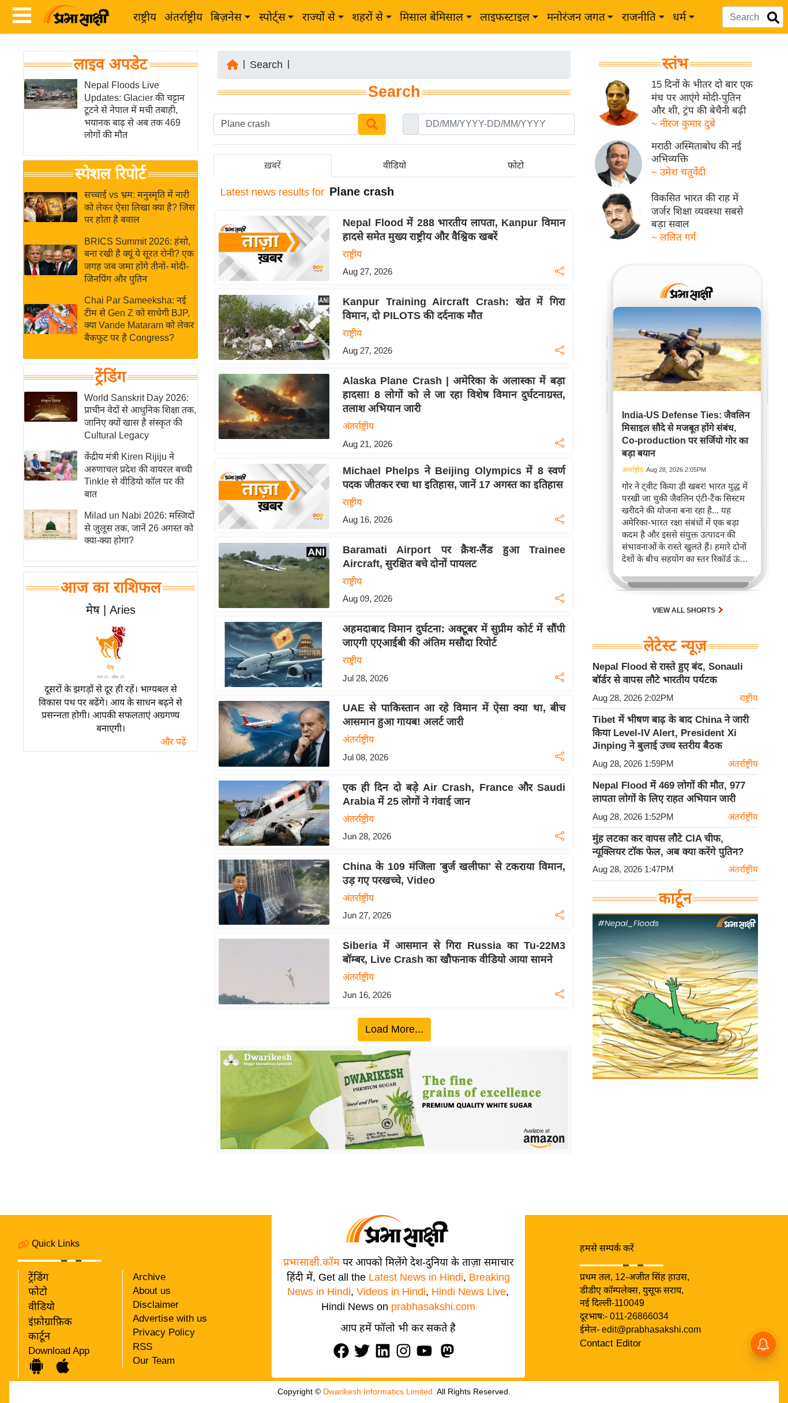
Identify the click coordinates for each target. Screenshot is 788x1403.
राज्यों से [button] (318, 17)
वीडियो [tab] (394, 165)
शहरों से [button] (367, 17)
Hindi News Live (468, 1291)
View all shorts (684, 610)
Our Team (154, 1360)
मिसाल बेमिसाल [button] (431, 17)
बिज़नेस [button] (226, 17)
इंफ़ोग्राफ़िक (50, 1321)
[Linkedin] (385, 1351)
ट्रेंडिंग (110, 376)
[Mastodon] (450, 1351)
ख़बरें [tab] (272, 165)
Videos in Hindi (391, 1291)
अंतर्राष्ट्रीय (183, 17)
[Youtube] (426, 1351)
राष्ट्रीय (144, 17)
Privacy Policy (164, 1332)
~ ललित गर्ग (673, 237)
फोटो (37, 1291)
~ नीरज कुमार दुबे (683, 123)
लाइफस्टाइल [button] (505, 17)
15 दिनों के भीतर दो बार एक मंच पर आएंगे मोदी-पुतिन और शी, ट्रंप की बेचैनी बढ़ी (702, 97)
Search (266, 64)
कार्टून (39, 1336)
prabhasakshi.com (433, 1306)
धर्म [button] (679, 17)
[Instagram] (406, 1351)
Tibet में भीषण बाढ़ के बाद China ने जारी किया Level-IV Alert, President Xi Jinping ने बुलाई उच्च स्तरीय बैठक (670, 732)
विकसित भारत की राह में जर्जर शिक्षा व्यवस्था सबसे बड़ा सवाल (697, 211)
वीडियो (41, 1306)
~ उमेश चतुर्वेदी (678, 172)
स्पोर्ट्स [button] (272, 17)
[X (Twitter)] (364, 1351)
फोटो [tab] (516, 165)
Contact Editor (610, 1343)
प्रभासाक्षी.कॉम (311, 1262)
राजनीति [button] (639, 17)
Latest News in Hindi (416, 1277)
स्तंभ (675, 63)
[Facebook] (343, 1351)
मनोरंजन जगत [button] (576, 17)
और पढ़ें (173, 741)
